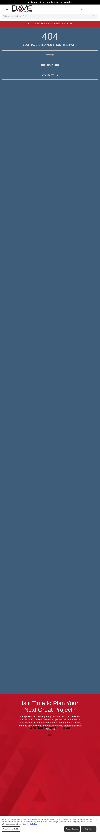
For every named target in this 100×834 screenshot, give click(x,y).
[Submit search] (94, 16)
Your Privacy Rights (11, 829)
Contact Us (50, 75)
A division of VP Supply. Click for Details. (50, 2)
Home (50, 54)
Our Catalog (50, 65)
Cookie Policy (31, 824)
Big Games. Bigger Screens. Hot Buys (50, 24)
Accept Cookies (72, 829)
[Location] (82, 9)
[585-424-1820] (92, 9)
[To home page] (22, 9)
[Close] (96, 819)
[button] (7, 9)
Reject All (88, 829)
